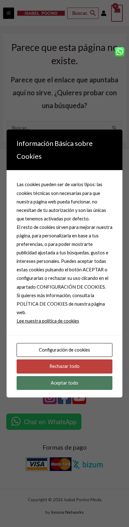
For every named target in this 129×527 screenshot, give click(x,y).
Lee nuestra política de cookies (48, 321)
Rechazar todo (64, 366)
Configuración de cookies (64, 349)
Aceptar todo (64, 383)
